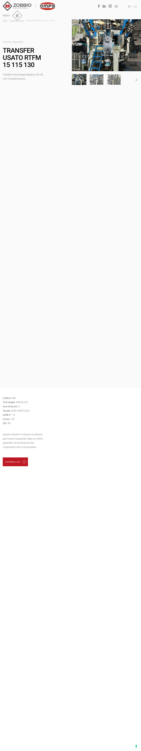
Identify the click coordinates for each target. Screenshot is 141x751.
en (135, 6)
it (129, 6)
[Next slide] (136, 79)
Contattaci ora (12, 461)
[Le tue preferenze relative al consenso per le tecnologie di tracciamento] (136, 746)
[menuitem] (96, 79)
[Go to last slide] (76, 79)
